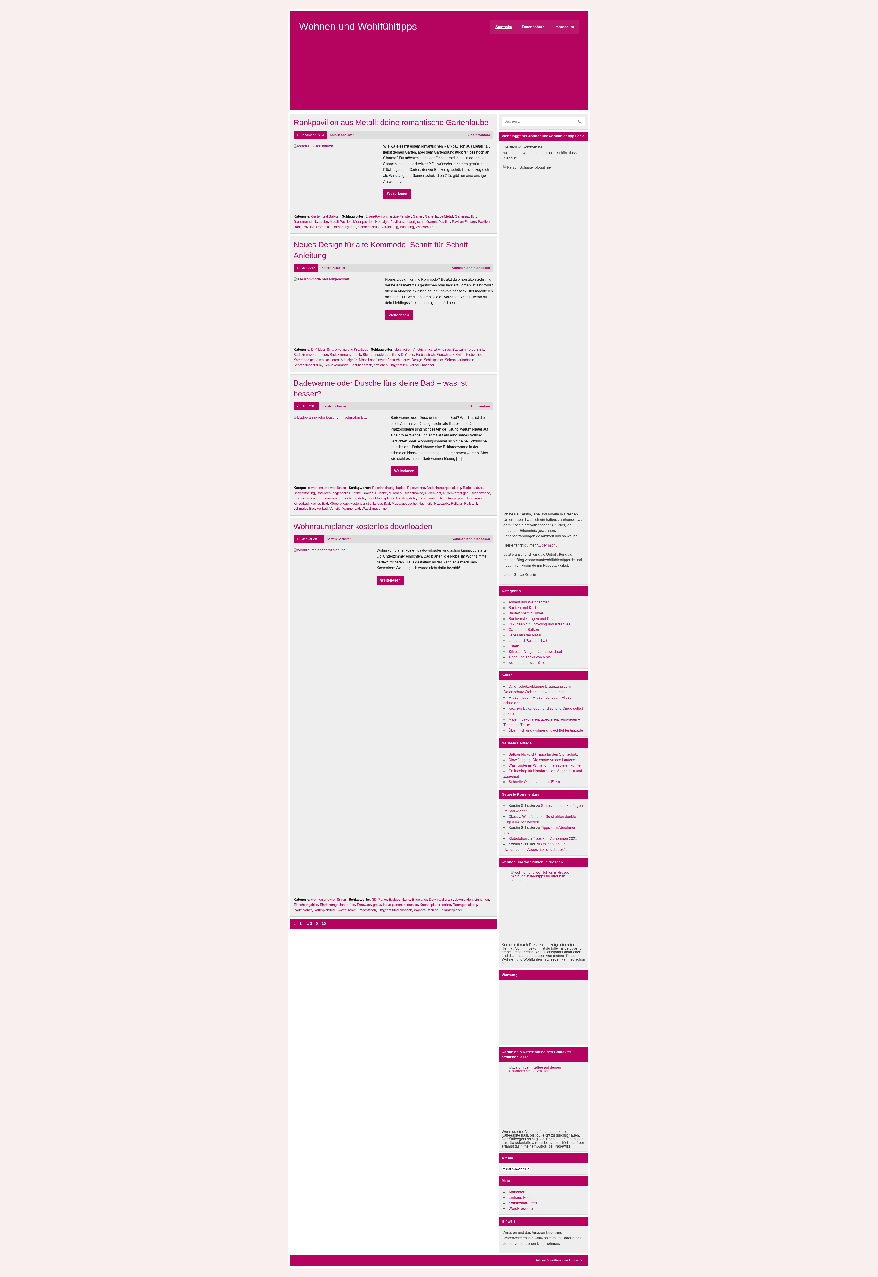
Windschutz (424, 227)
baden (400, 488)
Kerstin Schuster (342, 135)
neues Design (412, 360)
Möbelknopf (367, 360)
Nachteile (425, 503)
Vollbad (322, 508)
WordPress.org (521, 1208)
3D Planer (379, 899)
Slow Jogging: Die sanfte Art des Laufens (542, 760)
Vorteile (334, 508)
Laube (323, 222)
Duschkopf (433, 493)
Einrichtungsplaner (380, 498)
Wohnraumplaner (426, 910)
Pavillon (444, 222)
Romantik (323, 227)
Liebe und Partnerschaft (528, 641)
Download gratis (441, 899)
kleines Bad (319, 503)
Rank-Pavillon (304, 227)
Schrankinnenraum (308, 365)
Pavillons (484, 222)
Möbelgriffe (349, 360)
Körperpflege (339, 503)
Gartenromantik (305, 222)
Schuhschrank (361, 365)
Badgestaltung (304, 493)
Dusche (381, 493)
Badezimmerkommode (311, 354)
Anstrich (419, 349)
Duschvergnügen (455, 493)
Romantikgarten (344, 227)
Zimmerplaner (451, 910)
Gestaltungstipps (450, 498)
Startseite (503, 27)
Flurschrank (445, 354)
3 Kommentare (479, 406)
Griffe (460, 354)
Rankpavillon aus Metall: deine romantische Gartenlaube (391, 122)
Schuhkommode (336, 365)
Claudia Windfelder (524, 817)
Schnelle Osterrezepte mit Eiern (534, 782)
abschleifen (402, 349)
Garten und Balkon (325, 216)
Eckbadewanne (305, 498)
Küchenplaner (430, 905)
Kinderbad (301, 503)
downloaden (464, 899)
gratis (377, 905)
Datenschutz (533, 27)
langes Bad (381, 503)
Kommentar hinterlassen (471, 267)
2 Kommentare (479, 135)
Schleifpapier (433, 360)
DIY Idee (407, 354)
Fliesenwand (427, 498)
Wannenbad (351, 508)
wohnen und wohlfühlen (328, 488)
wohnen (406, 910)
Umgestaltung (388, 910)
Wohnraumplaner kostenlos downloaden (363, 526)
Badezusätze (473, 488)
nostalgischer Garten (421, 222)
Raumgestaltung (465, 905)
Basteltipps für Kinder (526, 613)
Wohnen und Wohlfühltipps (358, 26)
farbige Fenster (399, 216)
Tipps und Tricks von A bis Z (531, 657)
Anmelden (517, 1192)
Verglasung (389, 227)
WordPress (555, 1260)
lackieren (332, 360)
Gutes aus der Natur (525, 635)
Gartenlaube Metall (439, 216)
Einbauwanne (329, 498)
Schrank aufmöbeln (459, 360)
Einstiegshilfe (406, 498)
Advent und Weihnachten (529, 602)
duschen (395, 493)
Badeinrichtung (383, 488)
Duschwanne (480, 493)
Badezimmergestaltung (444, 488)
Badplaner (419, 899)
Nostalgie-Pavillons (389, 222)
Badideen (324, 493)
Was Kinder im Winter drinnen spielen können (546, 765)
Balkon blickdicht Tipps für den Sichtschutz (543, 754)
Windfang (407, 227)
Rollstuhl (470, 503)
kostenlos (411, 905)
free (352, 905)
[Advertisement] (439, 78)
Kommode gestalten (309, 360)
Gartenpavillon (465, 216)
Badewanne (416, 488)
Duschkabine (413, 493)
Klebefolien (518, 839)
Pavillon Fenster (464, 222)
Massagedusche (404, 503)
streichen (381, 365)
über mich (548, 545)
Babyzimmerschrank (468, 349)
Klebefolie (473, 354)
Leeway (576, 1260)
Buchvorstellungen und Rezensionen (539, 619)
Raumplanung (324, 910)
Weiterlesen (397, 194)
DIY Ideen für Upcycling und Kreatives (339, 349)
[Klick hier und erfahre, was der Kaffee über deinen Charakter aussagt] (543, 1096)
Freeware (364, 905)
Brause (368, 493)
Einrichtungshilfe (352, 498)
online (446, 905)
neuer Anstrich (389, 360)
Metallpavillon (363, 222)
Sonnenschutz (369, 227)
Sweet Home (346, 910)
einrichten (481, 899)
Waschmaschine (374, 508)
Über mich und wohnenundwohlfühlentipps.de (546, 730)
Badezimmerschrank (345, 354)
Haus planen (392, 905)
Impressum (564, 27)
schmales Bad (304, 508)
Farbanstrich (425, 354)
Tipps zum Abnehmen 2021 (555, 839)
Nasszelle (441, 503)
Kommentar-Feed (523, 1203)
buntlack (393, 354)
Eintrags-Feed (520, 1197)
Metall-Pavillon (340, 222)
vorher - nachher (422, 365)
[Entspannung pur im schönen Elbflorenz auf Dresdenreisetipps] (543, 905)
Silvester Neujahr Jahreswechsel (535, 652)
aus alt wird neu (439, 349)
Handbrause (474, 498)
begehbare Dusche (346, 493)
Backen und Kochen (525, 608)
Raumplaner (303, 910)
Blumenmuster (374, 354)
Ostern (514, 646)
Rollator (456, 503)
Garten (418, 216)
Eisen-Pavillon (376, 216)
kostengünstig (361, 503)
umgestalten (398, 365)
